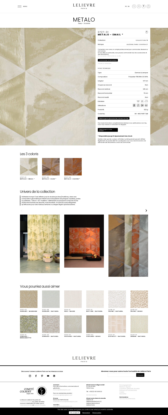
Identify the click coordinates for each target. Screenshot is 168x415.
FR (126, 6)
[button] (28, 169)
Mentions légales (125, 387)
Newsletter (122, 394)
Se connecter (102, 56)
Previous (21, 210)
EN (128, 6)
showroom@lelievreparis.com (62, 395)
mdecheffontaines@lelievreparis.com (65, 401)
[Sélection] (143, 6)
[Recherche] (134, 6)
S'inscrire (140, 375)
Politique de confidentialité (128, 390)
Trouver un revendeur (104, 63)
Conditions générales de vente (129, 388)
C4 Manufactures (25, 402)
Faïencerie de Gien (26, 405)
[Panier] (148, 6)
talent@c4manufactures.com (62, 406)
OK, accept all (74, 413)
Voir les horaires (91, 395)
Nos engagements (125, 385)
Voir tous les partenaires (127, 398)
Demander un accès (114, 56)
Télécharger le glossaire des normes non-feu (113, 118)
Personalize (86, 413)
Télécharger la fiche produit (105, 130)
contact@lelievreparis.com (62, 390)
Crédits (121, 392)
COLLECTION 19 (142, 40)
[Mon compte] (139, 6)
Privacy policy (96, 413)
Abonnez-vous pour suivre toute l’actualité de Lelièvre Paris (126, 371)
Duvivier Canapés (39, 405)
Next (146, 210)
